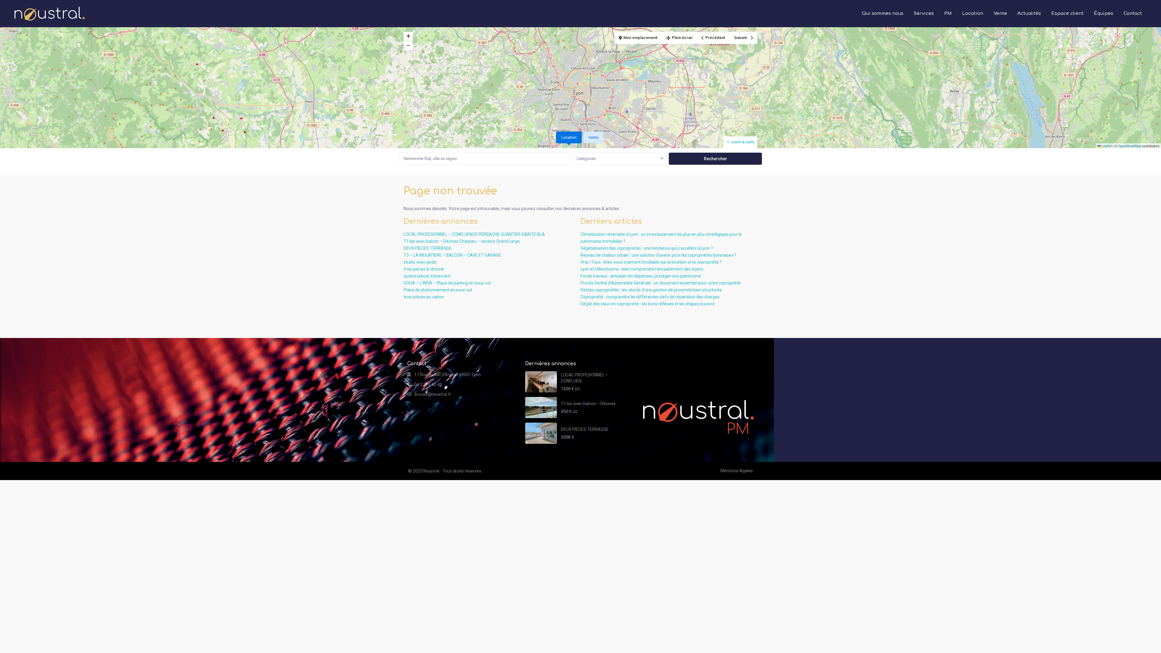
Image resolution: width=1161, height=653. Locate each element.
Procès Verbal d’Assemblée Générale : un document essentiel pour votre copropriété (660, 283)
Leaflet (1106, 145)
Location (972, 13)
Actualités (1029, 13)
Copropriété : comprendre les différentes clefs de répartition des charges (650, 296)
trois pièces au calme (424, 296)
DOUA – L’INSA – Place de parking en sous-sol (447, 283)
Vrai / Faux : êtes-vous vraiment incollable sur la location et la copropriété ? (651, 262)
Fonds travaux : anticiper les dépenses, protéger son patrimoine (640, 276)
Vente (1000, 13)
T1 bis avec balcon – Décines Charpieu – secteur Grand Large (462, 241)
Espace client (1067, 13)
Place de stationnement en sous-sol (438, 290)
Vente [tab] (593, 137)
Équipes (1103, 13)
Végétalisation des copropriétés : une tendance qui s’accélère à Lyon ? (646, 248)
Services (924, 13)
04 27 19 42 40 (428, 384)
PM (948, 13)
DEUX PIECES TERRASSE (427, 248)
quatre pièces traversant (427, 276)
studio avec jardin (420, 262)
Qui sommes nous (882, 13)
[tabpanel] (580, 159)
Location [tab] (569, 137)
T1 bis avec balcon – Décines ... (590, 403)
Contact (1133, 13)
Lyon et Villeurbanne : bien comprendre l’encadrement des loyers (641, 269)
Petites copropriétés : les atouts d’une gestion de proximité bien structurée (651, 290)
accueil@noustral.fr (432, 394)
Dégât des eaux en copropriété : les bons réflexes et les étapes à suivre (647, 303)
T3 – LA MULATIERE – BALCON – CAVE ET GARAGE (452, 255)
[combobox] (619, 159)
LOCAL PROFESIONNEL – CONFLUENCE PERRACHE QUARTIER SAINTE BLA (474, 234)
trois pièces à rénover (424, 269)
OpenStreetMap (1129, 145)
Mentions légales (736, 470)
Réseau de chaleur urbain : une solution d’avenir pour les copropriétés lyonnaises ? (658, 255)
